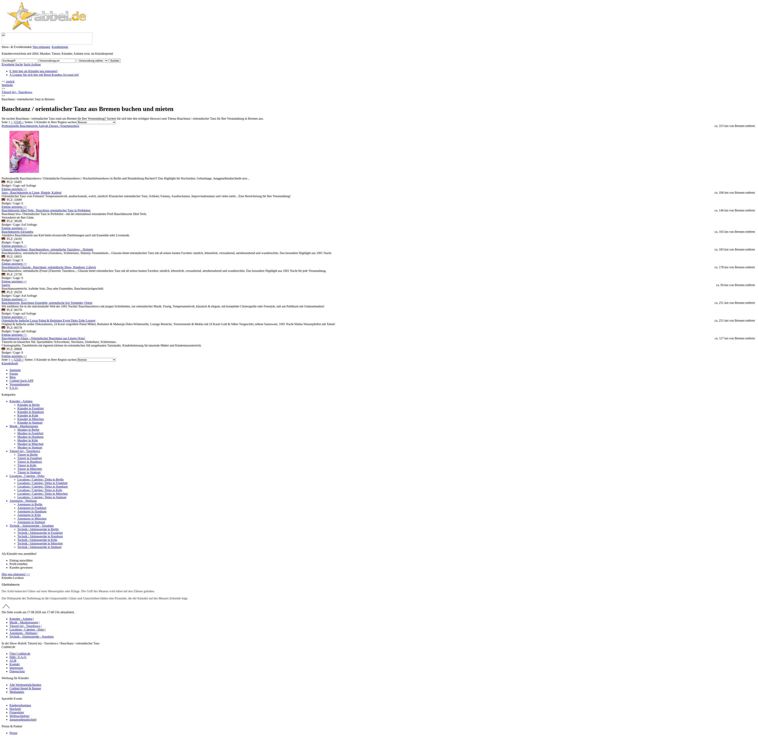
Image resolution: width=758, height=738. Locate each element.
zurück (10, 81)
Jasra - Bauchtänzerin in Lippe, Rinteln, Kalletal (31, 192)
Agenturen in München (31, 518)
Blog (12, 377)
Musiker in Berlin (28, 429)
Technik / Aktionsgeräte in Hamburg (40, 536)
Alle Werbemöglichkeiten (25, 684)
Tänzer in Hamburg (29, 461)
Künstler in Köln (27, 415)
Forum (13, 373)
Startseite (7, 85)
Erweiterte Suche (12, 64)
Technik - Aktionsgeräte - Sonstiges (31, 525)
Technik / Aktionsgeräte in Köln (37, 540)
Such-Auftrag (32, 64)
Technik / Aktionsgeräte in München (40, 543)
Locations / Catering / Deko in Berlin (40, 479)
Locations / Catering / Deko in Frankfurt (42, 483)
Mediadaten (16, 692)
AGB (12, 660)
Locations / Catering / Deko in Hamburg (42, 486)
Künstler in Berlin (28, 405)
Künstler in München (30, 419)
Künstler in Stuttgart (29, 422)
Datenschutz (17, 671)
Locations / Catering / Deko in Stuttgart (41, 497)
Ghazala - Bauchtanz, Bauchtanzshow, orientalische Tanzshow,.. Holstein (47, 249)
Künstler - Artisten (20, 401)
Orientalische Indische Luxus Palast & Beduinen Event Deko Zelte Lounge (48, 320)
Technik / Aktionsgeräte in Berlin (38, 529)
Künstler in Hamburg (30, 412)
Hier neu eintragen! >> (16, 574)
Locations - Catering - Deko (26, 476)
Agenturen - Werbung (23, 500)
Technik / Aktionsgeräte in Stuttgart (39, 547)
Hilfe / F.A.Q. (18, 657)
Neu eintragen (41, 47)
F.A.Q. (13, 388)
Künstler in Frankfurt (30, 408)
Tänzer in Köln (26, 465)
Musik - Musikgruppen (23, 426)
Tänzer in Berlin (27, 454)
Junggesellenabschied (22, 719)
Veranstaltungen (19, 384)
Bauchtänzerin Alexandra (17, 231)
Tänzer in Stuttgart (28, 472)
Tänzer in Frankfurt (29, 458)
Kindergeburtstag (20, 705)
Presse (13, 733)
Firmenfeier (16, 712)
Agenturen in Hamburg (31, 511)
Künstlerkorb (10, 363)
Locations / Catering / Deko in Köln (39, 490)
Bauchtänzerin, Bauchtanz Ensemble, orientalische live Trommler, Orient (47, 302)
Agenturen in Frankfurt (31, 508)
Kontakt (14, 664)
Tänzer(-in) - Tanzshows (24, 451)
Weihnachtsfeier (19, 716)
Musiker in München (30, 444)
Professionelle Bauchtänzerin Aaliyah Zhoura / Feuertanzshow (40, 126)
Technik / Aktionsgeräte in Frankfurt (40, 532)
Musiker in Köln (27, 440)
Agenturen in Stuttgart (31, 522)
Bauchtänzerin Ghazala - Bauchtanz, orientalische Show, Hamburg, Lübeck (49, 267)
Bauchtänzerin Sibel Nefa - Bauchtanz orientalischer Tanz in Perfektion (46, 210)
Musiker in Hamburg (30, 436)
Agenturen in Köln (29, 515)
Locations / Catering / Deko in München (42, 493)
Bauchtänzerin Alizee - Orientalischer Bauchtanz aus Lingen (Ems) (43, 338)
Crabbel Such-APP (21, 380)
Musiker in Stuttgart (29, 447)
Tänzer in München (29, 468)
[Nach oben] (6, 608)
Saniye (6, 285)
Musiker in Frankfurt (30, 433)
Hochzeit (15, 709)
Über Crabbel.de (19, 653)
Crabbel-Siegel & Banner (25, 688)
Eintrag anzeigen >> (14, 189)
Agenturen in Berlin (29, 504)
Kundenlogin (60, 47)
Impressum (16, 667)
